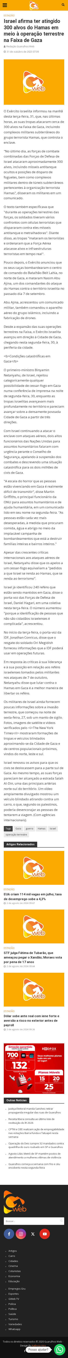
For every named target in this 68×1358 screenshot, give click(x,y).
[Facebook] (9, 1234)
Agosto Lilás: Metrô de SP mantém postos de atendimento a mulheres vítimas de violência (34, 1155)
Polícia (12, 1304)
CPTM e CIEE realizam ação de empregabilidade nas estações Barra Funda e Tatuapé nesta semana (36, 1133)
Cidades (13, 1261)
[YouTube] (44, 1234)
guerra (29, 828)
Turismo (13, 1319)
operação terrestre (16, 834)
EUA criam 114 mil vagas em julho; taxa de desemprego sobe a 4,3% (33, 896)
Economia (14, 1276)
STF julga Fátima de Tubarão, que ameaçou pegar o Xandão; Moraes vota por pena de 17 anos (33, 957)
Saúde (12, 1314)
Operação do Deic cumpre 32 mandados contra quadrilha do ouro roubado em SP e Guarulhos (36, 1145)
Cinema (13, 1266)
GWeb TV (13, 1299)
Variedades (15, 1324)
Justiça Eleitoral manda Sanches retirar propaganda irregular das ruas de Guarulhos (34, 1110)
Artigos (12, 1251)
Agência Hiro (39, 1345)
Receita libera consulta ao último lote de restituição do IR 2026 (31, 1121)
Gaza (18, 828)
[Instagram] (21, 1234)
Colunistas (14, 1271)
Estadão (9, 15)
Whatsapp (14, 1329)
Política (12, 1309)
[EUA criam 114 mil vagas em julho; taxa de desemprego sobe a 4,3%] (34, 867)
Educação (14, 1281)
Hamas (41, 828)
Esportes (13, 1293)
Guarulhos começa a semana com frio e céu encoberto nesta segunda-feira (34, 1166)
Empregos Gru (17, 1288)
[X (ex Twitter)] (33, 1234)
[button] (59, 1349)
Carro (11, 1256)
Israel (53, 828)
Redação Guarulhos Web (20, 46)
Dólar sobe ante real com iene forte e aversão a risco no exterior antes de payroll (31, 1020)
